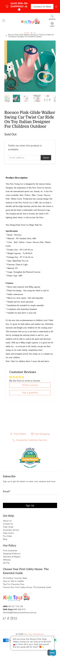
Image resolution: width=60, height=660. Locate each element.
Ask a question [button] (30, 392)
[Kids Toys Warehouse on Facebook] (8, 619)
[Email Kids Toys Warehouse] (15, 619)
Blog (5, 539)
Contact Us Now (42, 6)
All (34, 33)
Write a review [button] (30, 385)
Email (6, 491)
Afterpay (7, 559)
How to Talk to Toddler (13, 581)
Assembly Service (11, 530)
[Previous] (9, 66)
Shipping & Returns (12, 553)
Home (26, 33)
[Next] (51, 66)
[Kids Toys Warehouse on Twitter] (4, 619)
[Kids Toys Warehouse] (30, 21)
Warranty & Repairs (12, 556)
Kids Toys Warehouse (34, 634)
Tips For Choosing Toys (13, 584)
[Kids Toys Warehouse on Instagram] (11, 619)
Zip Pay (6, 562)
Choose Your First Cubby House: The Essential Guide (27, 587)
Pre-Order (7, 536)
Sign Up (30, 505)
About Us (7, 520)
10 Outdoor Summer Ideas (15, 578)
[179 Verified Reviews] (30, 469)
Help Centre (8, 533)
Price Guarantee (10, 550)
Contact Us (8, 523)
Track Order (8, 527)
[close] (56, 6)
